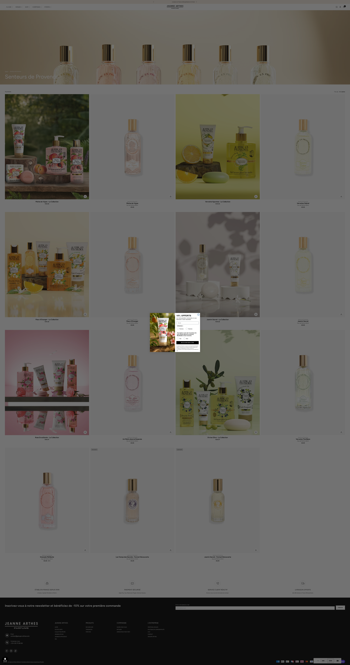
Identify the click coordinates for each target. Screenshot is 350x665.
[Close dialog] (198, 315)
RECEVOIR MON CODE (187, 342)
